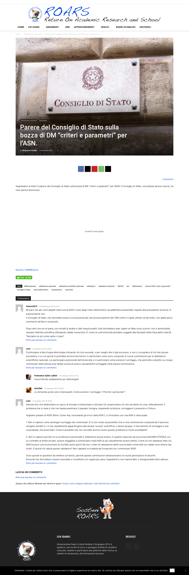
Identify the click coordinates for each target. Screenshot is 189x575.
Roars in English (125, 27)
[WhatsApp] (101, 169)
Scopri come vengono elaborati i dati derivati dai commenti (90, 483)
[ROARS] (94, 14)
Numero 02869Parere (27, 269)
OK (172, 570)
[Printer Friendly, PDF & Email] (24, 279)
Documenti (43, 120)
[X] (171, 2)
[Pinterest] (94, 169)
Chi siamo (33, 27)
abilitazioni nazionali (106, 286)
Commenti (167, 179)
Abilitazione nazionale (33, 34)
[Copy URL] (108, 169)
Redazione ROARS (29, 150)
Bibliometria (137, 286)
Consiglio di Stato (23, 290)
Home (21, 27)
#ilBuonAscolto (30, 286)
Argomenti (52, 27)
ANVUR (120, 286)
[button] (169, 27)
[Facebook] (166, 2)
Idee (67, 27)
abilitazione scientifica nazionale (71, 286)
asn (128, 286)
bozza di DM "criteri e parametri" (158, 286)
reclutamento (56, 290)
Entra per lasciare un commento (41, 340)
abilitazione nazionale (47, 286)
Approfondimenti (84, 27)
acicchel (38, 388)
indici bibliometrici (41, 290)
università (69, 290)
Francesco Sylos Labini (45, 375)
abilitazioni (91, 286)
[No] (185, 570)
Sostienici (145, 27)
